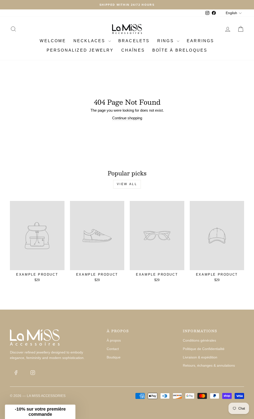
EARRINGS (200, 41)
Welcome (53, 41)
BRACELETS (134, 41)
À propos (114, 340)
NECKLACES (90, 41)
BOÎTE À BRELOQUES (179, 50)
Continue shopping (127, 118)
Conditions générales (199, 340)
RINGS (166, 41)
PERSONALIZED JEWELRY (80, 50)
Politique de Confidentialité (203, 349)
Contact (113, 349)
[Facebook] (16, 373)
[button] (40, 412)
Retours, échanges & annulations (209, 365)
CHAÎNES (133, 50)
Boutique (114, 357)
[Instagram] (33, 373)
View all (127, 184)
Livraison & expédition (200, 357)
